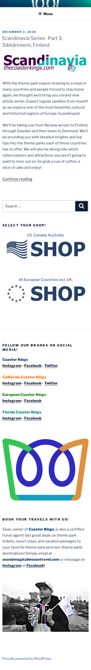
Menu (48, 14)
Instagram (11, 365)
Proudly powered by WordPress (26, 658)
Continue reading (17, 179)
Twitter (51, 365)
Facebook (32, 365)
